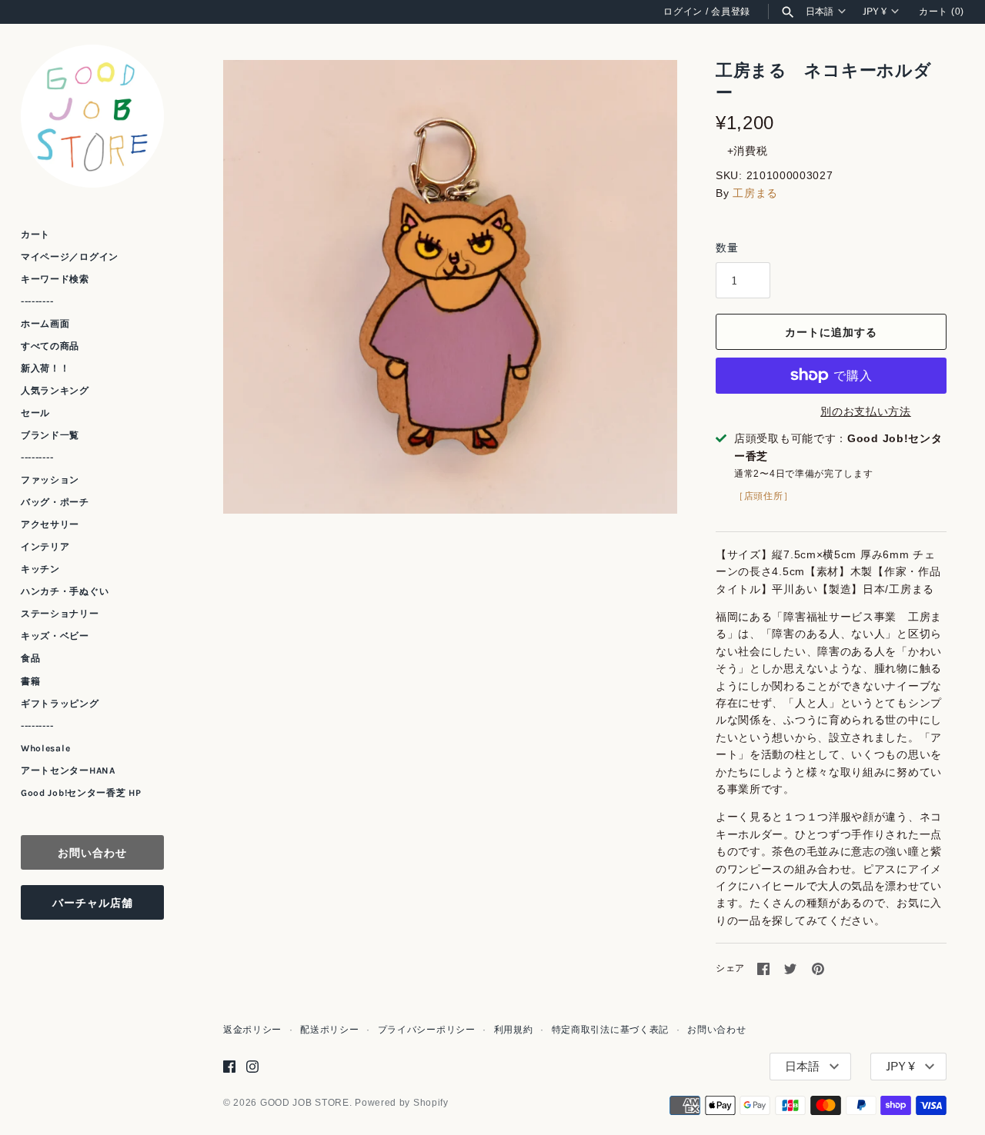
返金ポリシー (252, 1029)
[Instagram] (252, 1066)
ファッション (50, 479)
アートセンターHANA (68, 770)
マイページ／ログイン (70, 256)
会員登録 (730, 11)
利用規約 (513, 1029)
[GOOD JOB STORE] (92, 116)
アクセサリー (50, 524)
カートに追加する (831, 331)
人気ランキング (55, 390)
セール (35, 413)
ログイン (683, 11)
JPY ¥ (874, 11)
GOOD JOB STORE (304, 1102)
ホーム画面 (45, 323)
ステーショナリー (60, 613)
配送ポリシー (329, 1029)
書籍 (30, 681)
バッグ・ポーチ (55, 502)
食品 (30, 658)
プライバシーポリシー (427, 1029)
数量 (727, 247)
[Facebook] (229, 1066)
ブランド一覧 (50, 435)
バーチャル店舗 (92, 902)
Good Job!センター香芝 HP (81, 792)
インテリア (45, 546)
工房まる (755, 193)
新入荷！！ (45, 368)
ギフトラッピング (60, 703)
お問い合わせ (92, 852)
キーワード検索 (55, 279)
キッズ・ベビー (55, 636)
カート (35, 234)
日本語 (819, 11)
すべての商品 (50, 346)
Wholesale (45, 748)
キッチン (40, 569)
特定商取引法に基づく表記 (610, 1029)
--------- (37, 301)
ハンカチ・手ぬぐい (65, 591)
